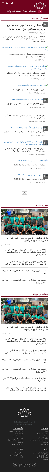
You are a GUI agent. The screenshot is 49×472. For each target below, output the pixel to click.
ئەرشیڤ (45, 459)
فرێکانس (20, 442)
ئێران (46, 431)
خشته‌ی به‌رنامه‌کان (17, 444)
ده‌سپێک (32, 11)
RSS (21, 457)
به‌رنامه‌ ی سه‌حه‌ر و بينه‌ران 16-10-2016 (29, 164)
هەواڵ (25, 11)
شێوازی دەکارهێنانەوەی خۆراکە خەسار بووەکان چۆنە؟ (25, 103)
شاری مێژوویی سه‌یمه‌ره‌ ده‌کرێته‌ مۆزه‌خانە (29, 89)
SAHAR (41, 5)
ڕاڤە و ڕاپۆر (44, 444)
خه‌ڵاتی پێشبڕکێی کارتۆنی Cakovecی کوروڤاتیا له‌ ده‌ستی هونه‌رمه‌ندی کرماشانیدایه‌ (26, 74)
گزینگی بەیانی (43, 455)
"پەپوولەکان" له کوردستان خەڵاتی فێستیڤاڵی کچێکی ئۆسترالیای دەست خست (25, 116)
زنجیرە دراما (19, 438)
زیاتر (24, 193)
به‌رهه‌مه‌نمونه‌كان (18, 433)
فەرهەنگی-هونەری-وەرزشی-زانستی (39, 441)
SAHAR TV (24, 413)
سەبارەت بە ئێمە (18, 453)
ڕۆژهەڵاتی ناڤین (43, 438)
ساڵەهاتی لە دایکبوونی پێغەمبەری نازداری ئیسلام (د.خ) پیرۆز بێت (25, 26)
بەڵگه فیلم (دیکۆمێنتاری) (15, 440)
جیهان (46, 436)
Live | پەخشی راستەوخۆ (16, 431)
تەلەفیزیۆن (16, 11)
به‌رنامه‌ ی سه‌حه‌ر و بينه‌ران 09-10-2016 (29, 179)
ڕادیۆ (9, 11)
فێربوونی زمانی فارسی (40, 453)
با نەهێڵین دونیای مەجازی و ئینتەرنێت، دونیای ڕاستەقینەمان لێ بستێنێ (27, 55)
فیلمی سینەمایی (18, 436)
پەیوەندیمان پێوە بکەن (16, 455)
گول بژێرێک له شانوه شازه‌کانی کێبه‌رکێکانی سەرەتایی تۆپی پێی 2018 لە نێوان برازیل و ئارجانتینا (25, 149)
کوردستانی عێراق (42, 433)
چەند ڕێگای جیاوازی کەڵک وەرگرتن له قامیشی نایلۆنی (24, 131)
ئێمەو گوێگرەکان (42, 457)
